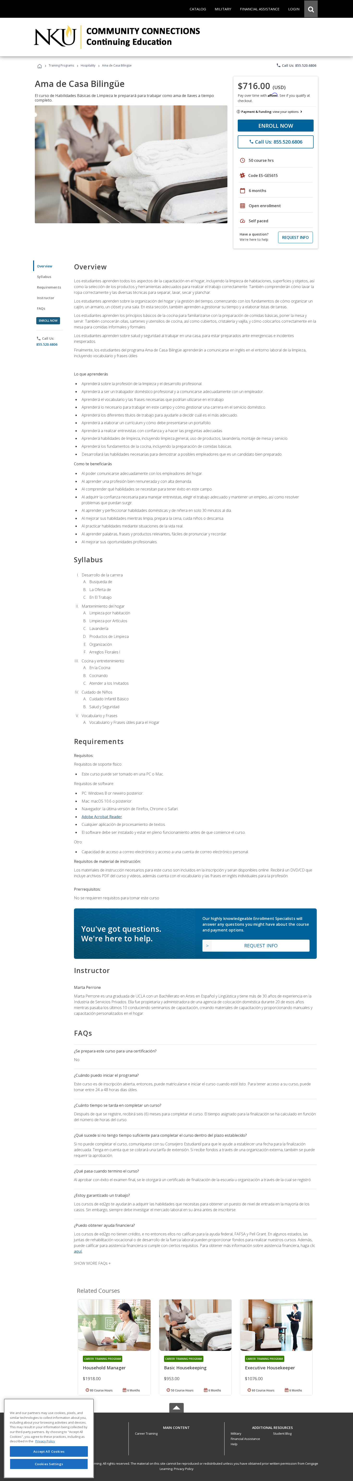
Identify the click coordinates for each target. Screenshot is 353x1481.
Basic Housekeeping (185, 1368)
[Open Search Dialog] (311, 8)
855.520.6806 (46, 344)
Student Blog (282, 1433)
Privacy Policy (184, 1469)
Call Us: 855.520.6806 (296, 65)
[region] (49, 1438)
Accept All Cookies (49, 1451)
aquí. (78, 1251)
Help (234, 1444)
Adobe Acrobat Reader (102, 816)
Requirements (49, 287)
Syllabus (44, 276)
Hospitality (88, 65)
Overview (44, 266)
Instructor (46, 298)
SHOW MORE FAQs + (92, 1263)
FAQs (41, 308)
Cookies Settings (49, 1464)
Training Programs (61, 65)
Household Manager (104, 1368)
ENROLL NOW (275, 125)
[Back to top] (176, 1426)
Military (236, 1433)
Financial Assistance (245, 1439)
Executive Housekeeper (270, 1368)
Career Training (146, 1433)
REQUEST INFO (295, 237)
